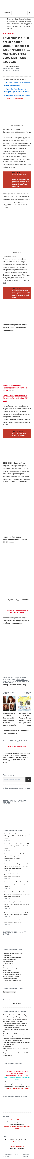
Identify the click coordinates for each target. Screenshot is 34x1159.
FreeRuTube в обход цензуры (17, 746)
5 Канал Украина (8, 961)
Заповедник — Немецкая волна (13, 968)
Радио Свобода (25, 19)
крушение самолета (22, 681)
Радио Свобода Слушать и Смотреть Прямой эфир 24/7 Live (15, 398)
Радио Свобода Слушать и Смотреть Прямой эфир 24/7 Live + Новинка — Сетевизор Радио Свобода (15, 1025)
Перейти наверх (26, 1155)
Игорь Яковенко (8, 681)
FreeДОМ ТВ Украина (9, 959)
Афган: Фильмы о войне (11, 976)
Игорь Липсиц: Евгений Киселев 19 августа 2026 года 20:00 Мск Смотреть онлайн (16, 904)
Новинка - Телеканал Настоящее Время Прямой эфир (15, 387)
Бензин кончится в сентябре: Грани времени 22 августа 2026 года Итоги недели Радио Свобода (16, 856)
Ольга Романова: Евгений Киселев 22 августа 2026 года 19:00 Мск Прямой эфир (16, 846)
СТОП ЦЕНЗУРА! (8, 963)
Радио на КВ (7, 955)
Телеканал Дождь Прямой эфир (13, 953)
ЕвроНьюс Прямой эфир (11, 972)
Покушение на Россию (10, 978)
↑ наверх (11, 390)
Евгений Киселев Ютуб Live (12, 980)
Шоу (16, 19)
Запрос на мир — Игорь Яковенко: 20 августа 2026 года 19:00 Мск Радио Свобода (16, 884)
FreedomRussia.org (12, 66)
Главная (10, 19)
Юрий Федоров (8, 682)
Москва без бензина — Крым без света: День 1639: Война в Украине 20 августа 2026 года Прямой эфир (17, 894)
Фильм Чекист (7, 970)
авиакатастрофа (21, 680)
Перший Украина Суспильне (12, 974)
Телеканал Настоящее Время (12, 957)
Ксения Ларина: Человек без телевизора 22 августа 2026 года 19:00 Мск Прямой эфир (17, 836)
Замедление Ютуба (9, 966)
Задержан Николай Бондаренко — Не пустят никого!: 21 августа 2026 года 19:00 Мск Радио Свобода (16, 866)
